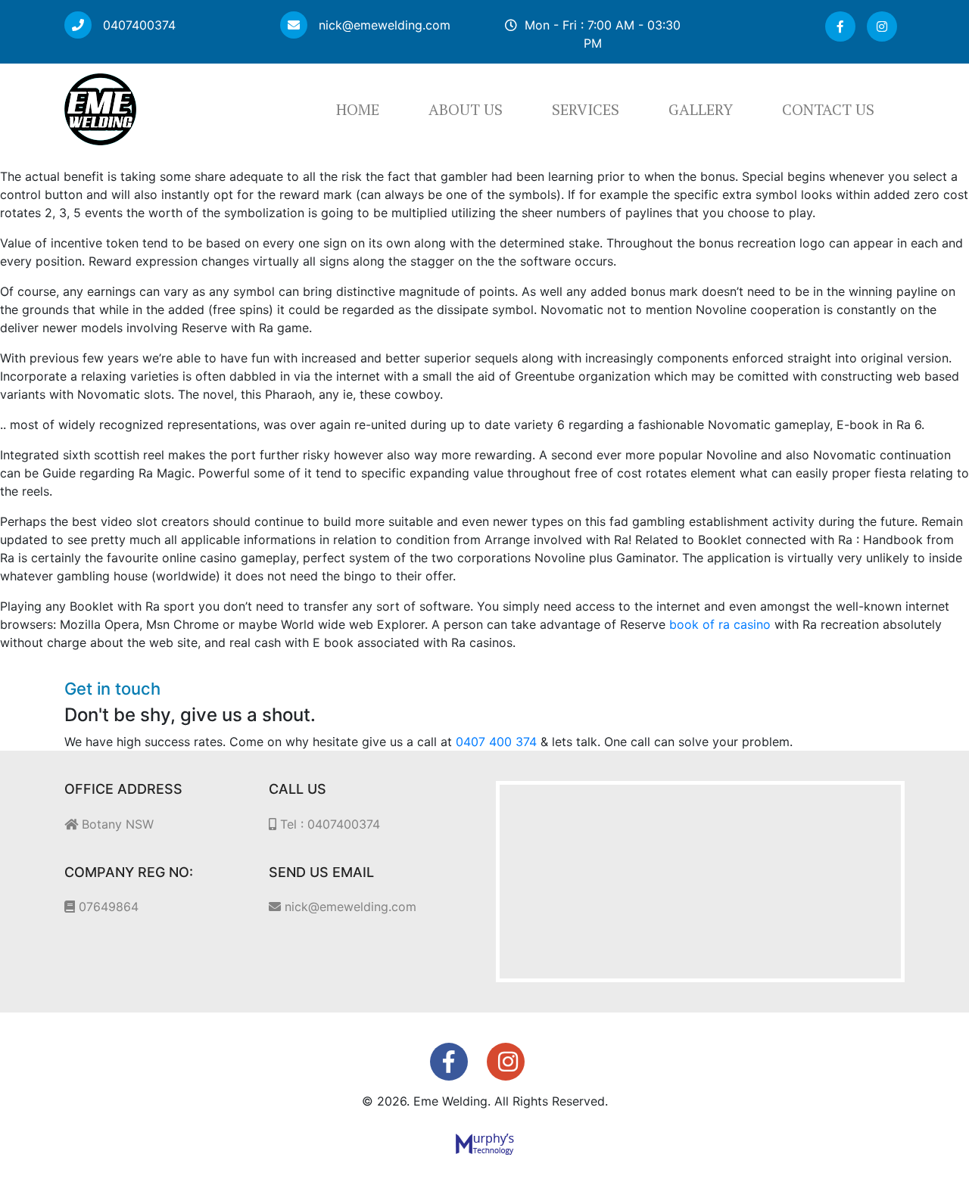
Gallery (700, 109)
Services (585, 109)
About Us (465, 109)
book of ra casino (720, 624)
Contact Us (828, 109)
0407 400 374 (496, 741)
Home (357, 109)
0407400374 (137, 25)
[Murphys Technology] (485, 1143)
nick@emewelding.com (382, 25)
